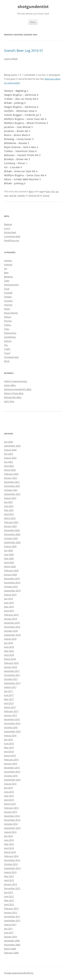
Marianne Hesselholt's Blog (17, 389)
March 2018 (10, 658)
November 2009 (12, 944)
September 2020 (12, 542)
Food (6, 288)
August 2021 (10, 498)
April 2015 (9, 799)
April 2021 (9, 514)
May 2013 (9, 876)
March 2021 (10, 518)
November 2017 (12, 675)
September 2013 (12, 868)
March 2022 (10, 469)
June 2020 (9, 554)
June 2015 (9, 791)
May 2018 (9, 650)
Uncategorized (11, 357)
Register (8, 224)
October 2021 (11, 490)
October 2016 (11, 727)
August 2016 (10, 735)
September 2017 (12, 683)
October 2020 (11, 538)
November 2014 (12, 819)
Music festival (11, 312)
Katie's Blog (10, 385)
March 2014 (10, 852)
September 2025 (12, 445)
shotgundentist (33, 6)
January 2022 (10, 477)
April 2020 (9, 562)
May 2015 (9, 795)
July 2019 (8, 598)
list (52, 191)
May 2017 (9, 699)
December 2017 (12, 671)
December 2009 (12, 940)
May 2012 (9, 900)
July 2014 (8, 836)
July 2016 (8, 739)
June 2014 (9, 840)
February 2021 (11, 522)
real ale (12, 195)
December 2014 (12, 815)
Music (7, 308)
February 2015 (11, 807)
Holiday (8, 296)
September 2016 (12, 731)
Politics (7, 324)
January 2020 (10, 574)
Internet (8, 304)
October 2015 (11, 775)
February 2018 (11, 663)
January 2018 (10, 667)
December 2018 (12, 622)
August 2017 (10, 687)
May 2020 (9, 558)
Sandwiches (10, 336)
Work (6, 361)
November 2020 (12, 534)
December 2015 (12, 767)
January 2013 (10, 884)
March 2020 (10, 566)
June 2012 (9, 896)
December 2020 (12, 530)
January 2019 (10, 618)
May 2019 (9, 606)
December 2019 (12, 578)
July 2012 (8, 892)
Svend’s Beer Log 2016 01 (23, 50)
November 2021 (12, 485)
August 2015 (10, 783)
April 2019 (9, 610)
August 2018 (10, 638)
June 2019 (9, 602)
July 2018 (8, 642)
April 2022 (9, 465)
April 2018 (9, 654)
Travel (7, 353)
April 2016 (9, 751)
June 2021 (9, 506)
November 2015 (12, 771)
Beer (31, 191)
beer (48, 191)
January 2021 (10, 526)
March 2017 (10, 707)
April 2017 (9, 703)
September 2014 (12, 827)
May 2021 (9, 510)
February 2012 (11, 908)
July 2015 (8, 787)
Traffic (7, 349)
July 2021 (8, 502)
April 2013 (9, 880)
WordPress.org (11, 240)
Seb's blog (9, 401)
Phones (8, 320)
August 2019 (10, 594)
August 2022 (10, 457)
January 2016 (10, 763)
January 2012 (10, 912)
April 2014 (9, 848)
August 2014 (10, 831)
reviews (21, 195)
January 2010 (10, 936)
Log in (7, 228)
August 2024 (10, 449)
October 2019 (11, 586)
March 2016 (10, 755)
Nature (7, 316)
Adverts (8, 260)
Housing (8, 300)
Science (8, 340)
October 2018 (11, 630)
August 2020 (10, 546)
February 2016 (11, 759)
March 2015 (10, 803)
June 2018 (9, 646)
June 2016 (9, 743)
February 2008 (11, 952)
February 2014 (11, 856)
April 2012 (9, 904)
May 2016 (9, 747)
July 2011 (8, 928)
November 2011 (12, 916)
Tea (6, 345)
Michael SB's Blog (12, 397)
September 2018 (12, 634)
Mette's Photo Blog (13, 393)
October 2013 (11, 864)
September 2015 (12, 779)
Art (5, 268)
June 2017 (9, 695)
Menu (33, 22)
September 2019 (12, 590)
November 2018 (12, 626)
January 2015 (10, 811)
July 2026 (8, 441)
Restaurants (10, 332)
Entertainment (11, 284)
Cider (6, 280)
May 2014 (9, 844)
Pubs (6, 328)
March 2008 (10, 948)
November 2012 (12, 888)
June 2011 (9, 932)
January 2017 (10, 715)
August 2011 (10, 924)
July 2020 (8, 550)
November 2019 (12, 582)
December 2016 (12, 719)
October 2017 (11, 679)
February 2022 (11, 473)
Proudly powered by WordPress (19, 972)
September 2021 (12, 494)
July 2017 (8, 691)
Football (8, 292)
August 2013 (10, 872)
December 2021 (12, 481)
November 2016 (12, 723)
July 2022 (8, 461)
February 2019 (11, 614)
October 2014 (11, 823)
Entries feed (10, 232)
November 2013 (12, 860)
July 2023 (8, 453)
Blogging (8, 276)
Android (8, 264)
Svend (46, 195)
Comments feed (12, 236)
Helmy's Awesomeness (15, 381)
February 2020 (11, 570)
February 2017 (11, 711)
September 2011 (12, 920)
